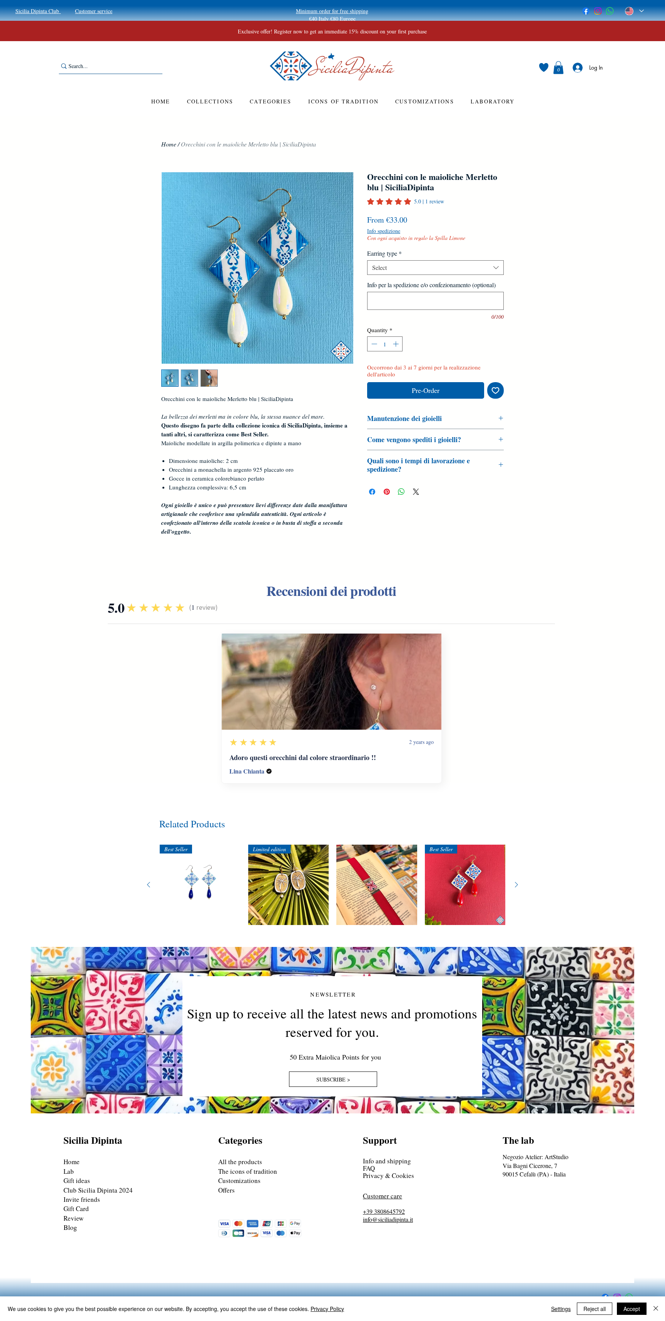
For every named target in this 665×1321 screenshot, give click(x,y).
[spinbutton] (385, 344)
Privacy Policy (327, 1309)
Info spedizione (383, 231)
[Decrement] (373, 344)
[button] (558, 67)
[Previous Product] (148, 884)
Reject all (594, 1309)
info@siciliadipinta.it (388, 1219)
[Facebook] (586, 11)
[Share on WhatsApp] (401, 491)
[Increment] (396, 344)
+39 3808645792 (384, 1211)
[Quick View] (376, 885)
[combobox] (435, 267)
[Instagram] (598, 11)
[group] (332, 885)
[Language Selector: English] (634, 11)
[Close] (655, 1309)
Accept (631, 1309)
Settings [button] (561, 1309)
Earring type (384, 253)
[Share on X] (416, 491)
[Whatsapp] (610, 11)
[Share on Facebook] (372, 491)
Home (168, 144)
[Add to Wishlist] (495, 390)
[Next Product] (516, 884)
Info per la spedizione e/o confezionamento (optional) (431, 285)
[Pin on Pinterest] (386, 491)
